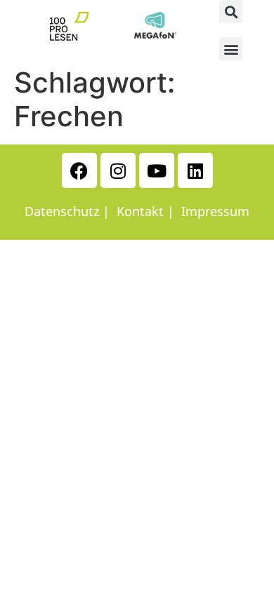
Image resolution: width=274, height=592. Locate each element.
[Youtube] (156, 170)
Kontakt (140, 211)
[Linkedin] (195, 170)
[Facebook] (79, 170)
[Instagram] (118, 170)
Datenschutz (62, 211)
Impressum (215, 211)
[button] (230, 11)
